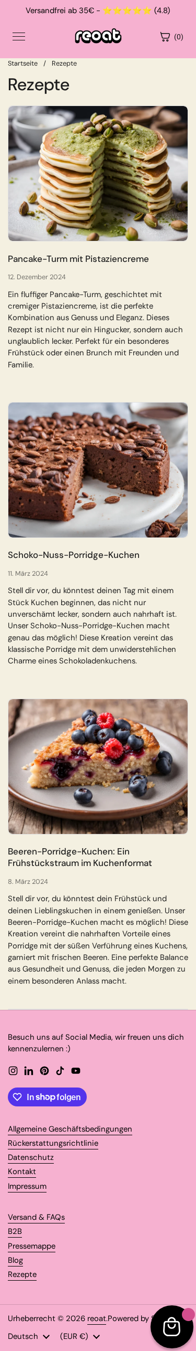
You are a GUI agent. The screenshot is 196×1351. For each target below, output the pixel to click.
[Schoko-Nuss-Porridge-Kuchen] (98, 470)
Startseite (23, 63)
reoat (96, 1318)
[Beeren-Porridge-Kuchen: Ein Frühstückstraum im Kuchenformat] (98, 767)
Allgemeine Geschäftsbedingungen (70, 1129)
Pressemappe (31, 1246)
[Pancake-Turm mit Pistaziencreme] (98, 173)
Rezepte (64, 63)
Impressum (27, 1186)
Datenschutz (31, 1157)
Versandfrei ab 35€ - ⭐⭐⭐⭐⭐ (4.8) (98, 11)
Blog (15, 1260)
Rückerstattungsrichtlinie (53, 1143)
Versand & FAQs (36, 1217)
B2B (15, 1231)
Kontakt (22, 1171)
